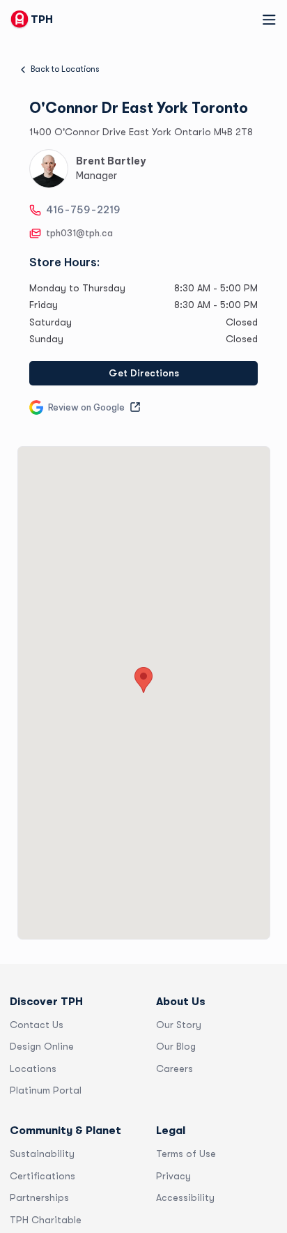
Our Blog (176, 1046)
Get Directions (144, 372)
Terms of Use (186, 1153)
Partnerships (39, 1197)
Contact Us (36, 1024)
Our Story (178, 1024)
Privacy (173, 1175)
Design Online (42, 1046)
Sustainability (42, 1153)
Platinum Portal (46, 1090)
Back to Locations (65, 69)
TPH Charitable (46, 1219)
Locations (33, 1068)
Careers (174, 1068)
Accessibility (185, 1197)
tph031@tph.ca (79, 233)
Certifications (42, 1175)
